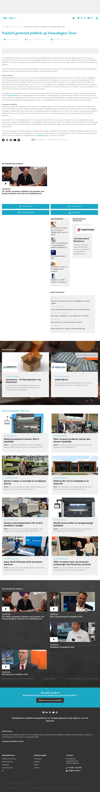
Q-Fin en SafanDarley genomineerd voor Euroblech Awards (70, 309)
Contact (36, 768)
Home (4, 27)
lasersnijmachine (53, 140)
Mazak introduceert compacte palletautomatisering (68, 328)
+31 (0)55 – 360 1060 (75, 768)
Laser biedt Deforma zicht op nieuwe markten (23, 563)
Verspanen (55, 319)
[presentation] (93, 349)
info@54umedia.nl (74, 770)
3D (3, 771)
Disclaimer (53, 787)
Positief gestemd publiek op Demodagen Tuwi (39, 33)
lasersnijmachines (13, 95)
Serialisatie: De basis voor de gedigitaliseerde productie (59, 269)
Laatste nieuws (57, 292)
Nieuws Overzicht (16, 27)
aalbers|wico (61, 379)
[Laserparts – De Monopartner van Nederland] (10, 367)
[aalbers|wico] (59, 367)
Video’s (36, 765)
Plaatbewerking (58, 307)
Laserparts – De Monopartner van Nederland (23, 380)
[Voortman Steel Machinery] (86, 236)
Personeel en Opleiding (61, 298)
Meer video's (50, 679)
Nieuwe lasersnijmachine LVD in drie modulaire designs (23, 524)
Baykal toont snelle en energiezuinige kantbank (73, 524)
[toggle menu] (96, 18)
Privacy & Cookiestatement (38, 787)
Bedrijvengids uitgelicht (79, 220)
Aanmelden (38, 759)
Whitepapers (57, 219)
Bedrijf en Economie (60, 313)
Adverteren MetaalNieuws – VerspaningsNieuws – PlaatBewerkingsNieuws (59, 245)
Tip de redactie (27, 206)
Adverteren (76, 212)
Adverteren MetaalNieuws (11, 787)
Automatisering (7, 768)
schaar (66, 140)
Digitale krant (76, 206)
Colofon (24, 787)
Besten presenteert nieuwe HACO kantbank (21, 440)
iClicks (36, 784)
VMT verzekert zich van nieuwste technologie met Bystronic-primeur (72, 563)
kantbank (40, 140)
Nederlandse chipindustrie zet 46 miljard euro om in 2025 (70, 316)
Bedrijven (37, 762)
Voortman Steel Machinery (81, 239)
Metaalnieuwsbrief (27, 212)
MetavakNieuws (10, 436)
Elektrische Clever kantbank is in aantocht (71, 482)
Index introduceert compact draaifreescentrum (66, 322)
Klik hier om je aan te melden (50, 700)
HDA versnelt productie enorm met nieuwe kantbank (72, 440)
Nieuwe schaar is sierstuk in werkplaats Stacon (25, 482)
